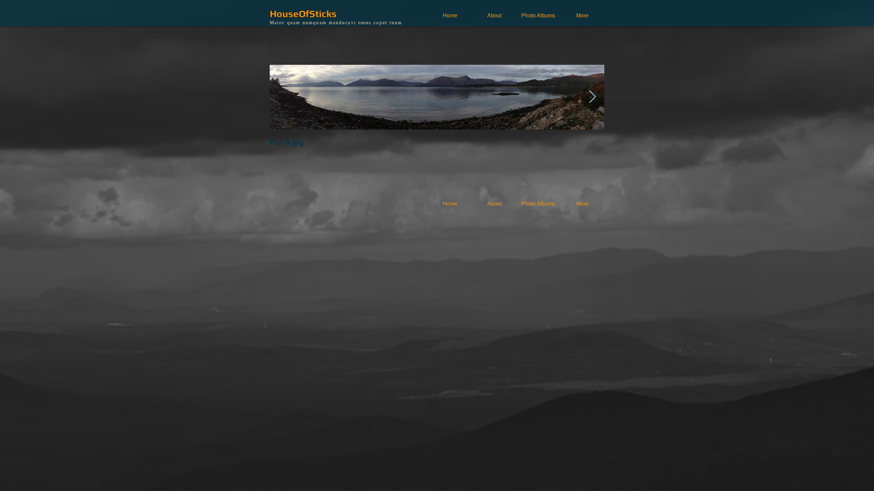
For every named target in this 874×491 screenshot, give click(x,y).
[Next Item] (592, 97)
